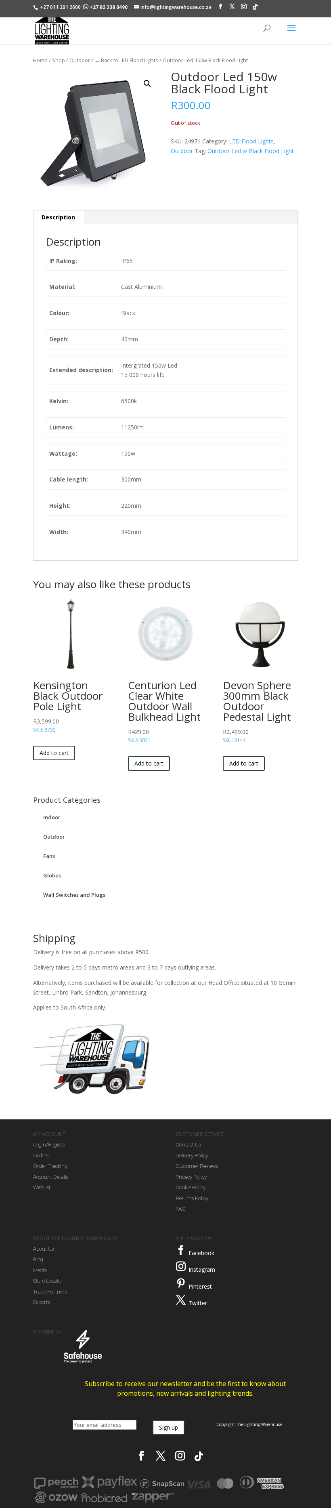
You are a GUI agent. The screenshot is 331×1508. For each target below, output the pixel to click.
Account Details (50, 1177)
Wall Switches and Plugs (74, 894)
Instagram (202, 1269)
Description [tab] (58, 217)
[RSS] (255, 9)
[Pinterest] (181, 1283)
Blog (38, 1259)
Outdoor (79, 60)
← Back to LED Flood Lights (126, 60)
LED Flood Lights (251, 141)
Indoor (52, 817)
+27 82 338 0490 (108, 7)
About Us (43, 1249)
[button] (147, 83)
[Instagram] (244, 8)
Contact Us (188, 1145)
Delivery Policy (192, 1156)
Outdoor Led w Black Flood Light (250, 151)
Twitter (198, 1303)
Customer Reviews (197, 1166)
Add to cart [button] (54, 753)
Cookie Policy (190, 1187)
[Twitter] (181, 1300)
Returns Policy (192, 1198)
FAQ (181, 1209)
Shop (58, 60)
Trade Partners (50, 1292)
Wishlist (41, 1187)
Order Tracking (50, 1166)
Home (40, 60)
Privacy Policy (191, 1177)
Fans (49, 856)
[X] (232, 8)
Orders (40, 1156)
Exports (41, 1302)
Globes (52, 875)
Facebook (201, 1253)
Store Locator (48, 1281)
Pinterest (200, 1286)
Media (40, 1270)
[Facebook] (220, 8)
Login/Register (49, 1145)
